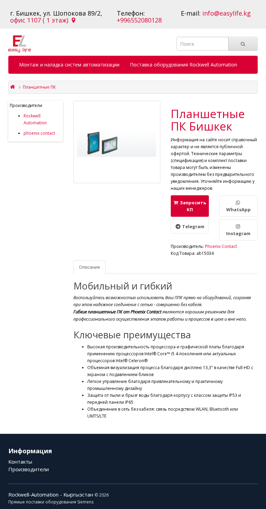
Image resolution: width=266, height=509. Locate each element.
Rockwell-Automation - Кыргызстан (51, 494)
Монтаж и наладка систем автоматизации (69, 64)
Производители (28, 469)
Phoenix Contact (221, 246)
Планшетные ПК (39, 87)
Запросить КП (193, 206)
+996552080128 (139, 20)
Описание (89, 267)
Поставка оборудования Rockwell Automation (183, 64)
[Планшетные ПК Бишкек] (116, 142)
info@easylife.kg (226, 13)
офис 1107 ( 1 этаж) (41, 20)
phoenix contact (39, 133)
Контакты (20, 461)
